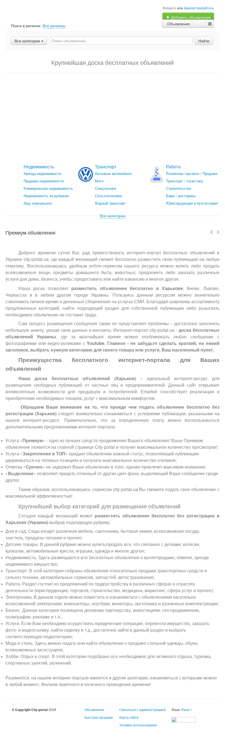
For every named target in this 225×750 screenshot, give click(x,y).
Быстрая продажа (99, 717)
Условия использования (138, 725)
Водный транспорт (110, 203)
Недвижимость (39, 166)
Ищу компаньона (38, 203)
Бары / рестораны (181, 195)
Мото (99, 180)
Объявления (178, 23)
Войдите (169, 7)
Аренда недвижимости (42, 173)
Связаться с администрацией (142, 709)
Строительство (178, 188)
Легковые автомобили (113, 173)
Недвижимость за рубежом (46, 195)
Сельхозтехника (108, 195)
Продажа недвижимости (44, 180)
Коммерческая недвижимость (48, 188)
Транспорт (105, 166)
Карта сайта (129, 717)
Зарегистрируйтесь (199, 7)
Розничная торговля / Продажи (191, 173)
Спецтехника (105, 188)
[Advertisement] (112, 118)
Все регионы (54, 25)
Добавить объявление (190, 17)
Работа (173, 166)
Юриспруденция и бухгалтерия (192, 203)
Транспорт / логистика (184, 180)
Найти (203, 40)
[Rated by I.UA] (183, 719)
